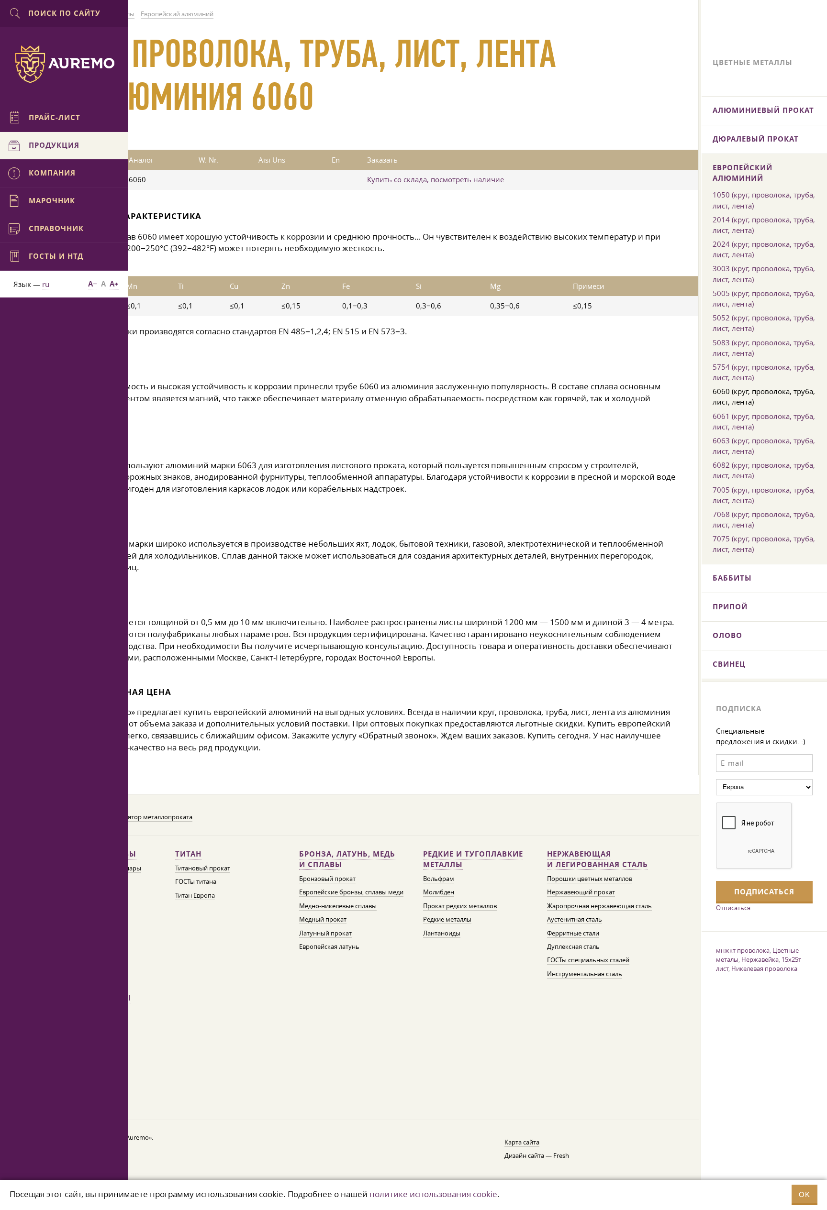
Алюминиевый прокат (763, 110)
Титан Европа (195, 895)
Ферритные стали (573, 933)
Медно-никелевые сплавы (338, 906)
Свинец (729, 664)
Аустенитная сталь (574, 919)
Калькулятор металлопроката (147, 817)
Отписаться (733, 907)
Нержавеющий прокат (581, 892)
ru (45, 284)
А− (92, 284)
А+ (114, 284)
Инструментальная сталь (584, 974)
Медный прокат (322, 919)
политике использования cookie (433, 1193)
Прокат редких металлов (460, 906)
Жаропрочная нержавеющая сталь (599, 906)
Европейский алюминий (742, 173)
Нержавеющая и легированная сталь (597, 859)
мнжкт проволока (743, 950)
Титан (188, 854)
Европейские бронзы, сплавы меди (351, 892)
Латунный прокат (325, 933)
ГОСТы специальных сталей (588, 960)
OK (804, 1194)
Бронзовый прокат (327, 879)
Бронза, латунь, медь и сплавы (347, 859)
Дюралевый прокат (756, 139)
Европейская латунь (329, 947)
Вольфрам (438, 879)
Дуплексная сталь (573, 947)
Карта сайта (521, 1142)
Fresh (561, 1156)
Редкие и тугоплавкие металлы (473, 859)
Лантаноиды (441, 933)
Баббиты (732, 578)
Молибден (438, 892)
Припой (730, 607)
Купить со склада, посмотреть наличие (435, 179)
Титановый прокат (202, 868)
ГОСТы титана (195, 882)
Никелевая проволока (764, 968)
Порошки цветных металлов (589, 879)
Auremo (64, 64)
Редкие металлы (447, 919)
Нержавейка (760, 959)
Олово (727, 635)
